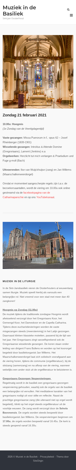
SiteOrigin (38, 460)
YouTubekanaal (45, 197)
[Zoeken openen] (68, 9)
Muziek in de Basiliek (19, 10)
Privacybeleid (47, 456)
